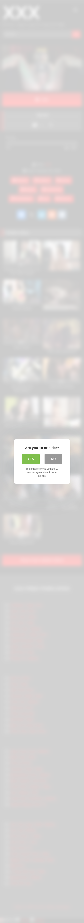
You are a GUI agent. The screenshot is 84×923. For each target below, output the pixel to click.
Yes (31, 459)
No (53, 459)
